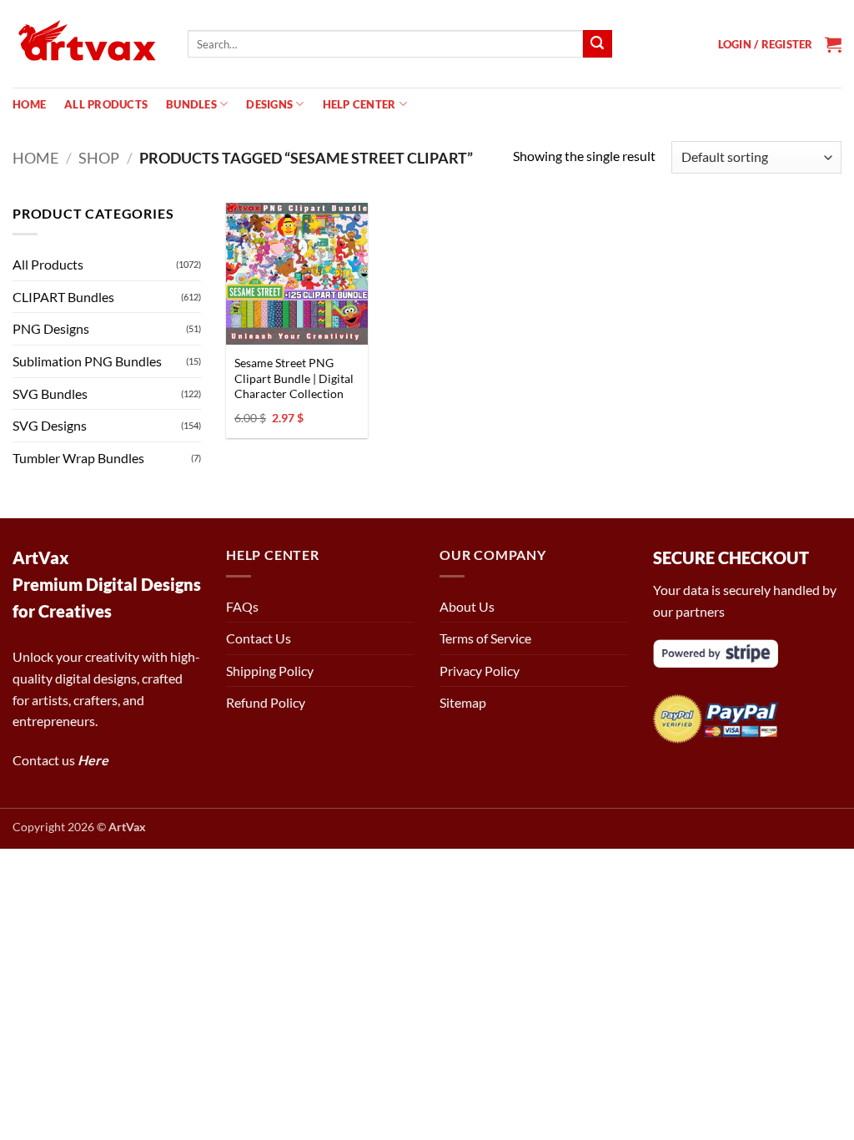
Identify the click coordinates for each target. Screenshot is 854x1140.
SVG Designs (50, 425)
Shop (98, 158)
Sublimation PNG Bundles (87, 361)
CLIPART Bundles (63, 297)
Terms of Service (485, 638)
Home (29, 104)
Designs (269, 104)
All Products (106, 104)
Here (93, 760)
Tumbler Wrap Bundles (78, 458)
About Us (467, 606)
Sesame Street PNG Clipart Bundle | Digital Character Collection (294, 378)
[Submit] (597, 44)
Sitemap (463, 702)
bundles (191, 104)
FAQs (242, 606)
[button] (765, 44)
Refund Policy (265, 702)
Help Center (359, 104)
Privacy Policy (480, 670)
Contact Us (258, 638)
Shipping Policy (270, 670)
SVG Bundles (50, 393)
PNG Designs (51, 328)
